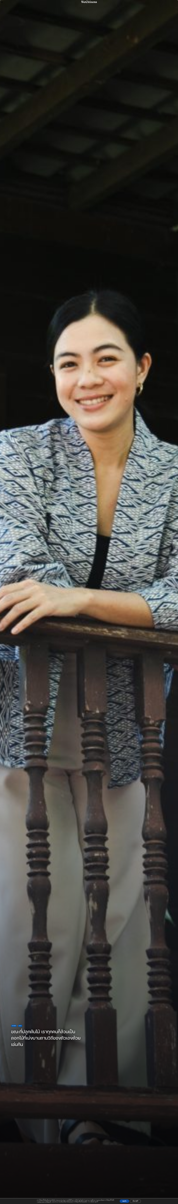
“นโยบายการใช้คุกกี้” (44, 1202)
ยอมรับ (124, 1201)
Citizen (14, 1025)
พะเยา (20, 1025)
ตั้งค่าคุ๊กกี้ (135, 1201)
